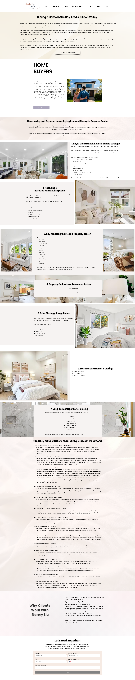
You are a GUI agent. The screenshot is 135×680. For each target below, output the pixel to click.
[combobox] (67, 667)
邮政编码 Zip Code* (73, 653)
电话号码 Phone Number (73, 659)
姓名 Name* (38, 653)
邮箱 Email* (38, 659)
